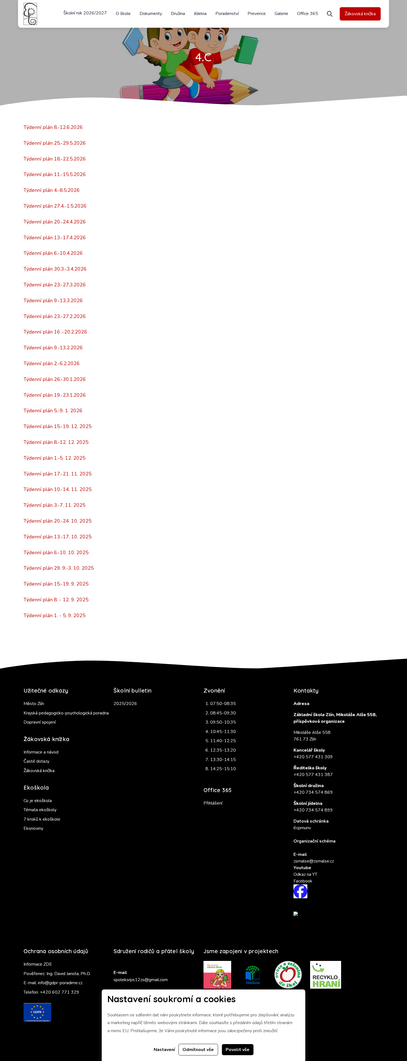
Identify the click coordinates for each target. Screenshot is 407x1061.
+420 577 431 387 (313, 775)
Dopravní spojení (40, 722)
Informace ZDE (38, 964)
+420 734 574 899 (313, 810)
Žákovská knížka (360, 14)
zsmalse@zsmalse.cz (313, 861)
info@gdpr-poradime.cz (60, 983)
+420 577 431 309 (313, 757)
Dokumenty (151, 14)
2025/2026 (125, 704)
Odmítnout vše (198, 1050)
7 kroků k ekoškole (42, 819)
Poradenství (227, 14)
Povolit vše (237, 1050)
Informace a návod (41, 752)
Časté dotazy (36, 761)
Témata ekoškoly (40, 810)
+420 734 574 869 (313, 792)
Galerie (281, 14)
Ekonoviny (33, 828)
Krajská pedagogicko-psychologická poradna (66, 713)
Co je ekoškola (38, 801)
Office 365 (307, 14)
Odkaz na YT (305, 874)
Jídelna (200, 14)
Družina (178, 14)
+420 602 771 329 (59, 992)
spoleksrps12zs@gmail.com (141, 980)
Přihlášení (213, 803)
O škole (123, 14)
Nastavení (164, 1050)
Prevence (257, 14)
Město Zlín (34, 704)
